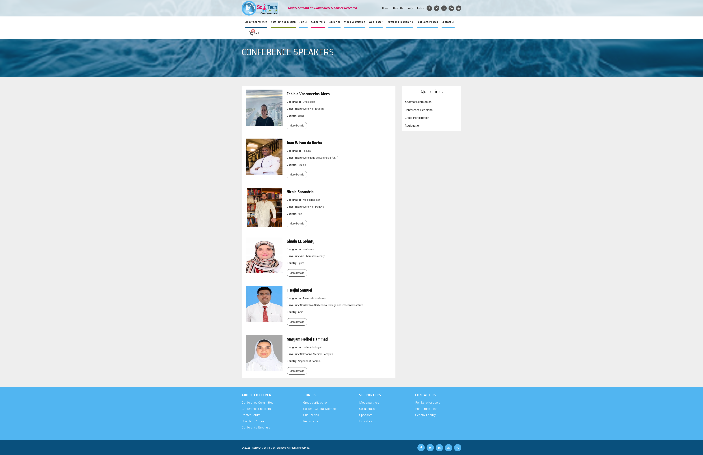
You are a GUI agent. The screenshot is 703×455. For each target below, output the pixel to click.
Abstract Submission (283, 22)
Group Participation (417, 118)
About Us (398, 8)
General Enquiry (425, 415)
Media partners (369, 402)
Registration (412, 125)
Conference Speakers (256, 409)
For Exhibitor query (427, 402)
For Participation (426, 409)
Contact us (448, 22)
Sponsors (365, 415)
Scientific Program (254, 421)
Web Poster (376, 22)
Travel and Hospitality (399, 22)
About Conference (256, 22)
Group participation (315, 402)
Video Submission (354, 22)
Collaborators (368, 409)
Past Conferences (427, 22)
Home (385, 8)
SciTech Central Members (320, 409)
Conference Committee (258, 402)
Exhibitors (365, 421)
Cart (255, 33)
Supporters (318, 22)
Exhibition (334, 22)
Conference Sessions (419, 110)
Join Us (303, 22)
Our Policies (311, 415)
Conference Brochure (256, 427)
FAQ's (410, 8)
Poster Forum (251, 415)
